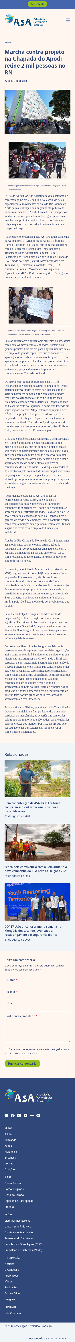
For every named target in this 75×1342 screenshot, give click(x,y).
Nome (12, 980)
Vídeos (8, 1281)
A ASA (8, 1134)
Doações (10, 1169)
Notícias (9, 1264)
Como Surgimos (14, 1189)
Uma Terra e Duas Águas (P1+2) (24, 1244)
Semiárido (10, 1140)
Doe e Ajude (37, 4)
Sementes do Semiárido (19, 1238)
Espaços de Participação (19, 1200)
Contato (10, 1163)
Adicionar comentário (22, 1016)
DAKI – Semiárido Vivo (18, 1226)
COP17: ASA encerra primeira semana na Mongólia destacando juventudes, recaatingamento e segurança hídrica (33, 931)
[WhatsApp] (6, 1115)
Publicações (12, 1275)
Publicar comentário (22, 1064)
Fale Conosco (13, 1313)
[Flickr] (32, 1115)
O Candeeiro (12, 1269)
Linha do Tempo (14, 1195)
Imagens (10, 1299)
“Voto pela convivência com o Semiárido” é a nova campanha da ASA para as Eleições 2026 (36, 869)
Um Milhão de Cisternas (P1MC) (23, 1250)
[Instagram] (19, 1115)
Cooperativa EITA (60, 1338)
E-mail (12, 991)
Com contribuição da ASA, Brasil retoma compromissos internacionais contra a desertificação (32, 807)
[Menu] (68, 20)
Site (9, 1003)
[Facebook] (13, 1115)
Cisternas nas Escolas (17, 1220)
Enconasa (10, 1157)
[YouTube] (25, 1115)
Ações (8, 1146)
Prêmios (9, 1206)
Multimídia (11, 1151)
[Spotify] (38, 1115)
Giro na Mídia (12, 1293)
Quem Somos (13, 1183)
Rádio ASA (11, 1287)
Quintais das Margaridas (19, 1232)
